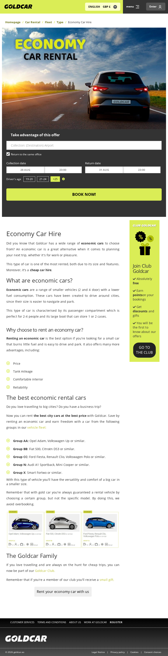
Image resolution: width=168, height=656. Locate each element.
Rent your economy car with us (63, 591)
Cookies (134, 652)
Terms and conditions (51, 622)
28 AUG (25, 170)
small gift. (107, 580)
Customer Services (22, 622)
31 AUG (104, 170)
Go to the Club (144, 350)
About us (75, 622)
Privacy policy (117, 652)
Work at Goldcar (95, 622)
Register (116, 622)
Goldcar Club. (45, 571)
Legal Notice (98, 652)
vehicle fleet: (36, 427)
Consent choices (152, 652)
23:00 (62, 170)
